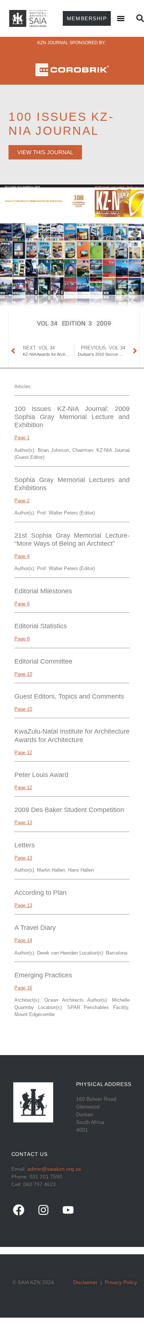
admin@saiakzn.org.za (54, 1169)
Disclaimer (85, 1282)
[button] (121, 18)
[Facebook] (18, 1209)
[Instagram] (43, 1209)
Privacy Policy (121, 1282)
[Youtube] (68, 1209)
